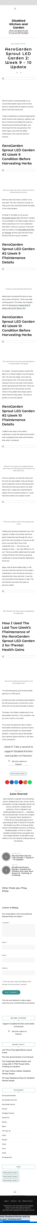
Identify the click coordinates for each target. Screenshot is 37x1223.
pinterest (11, 2)
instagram (7, 2)
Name (4, 942)
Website (10, 845)
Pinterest (26, 845)
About (6, 1201)
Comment (6, 923)
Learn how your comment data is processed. (18, 1003)
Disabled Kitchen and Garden (18, 24)
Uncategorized (7, 1157)
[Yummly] (25, 782)
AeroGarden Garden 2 (19, 773)
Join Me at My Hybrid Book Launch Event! (17, 1051)
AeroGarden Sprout (18, 44)
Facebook (18, 845)
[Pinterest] (21, 782)
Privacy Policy (28, 1201)
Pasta (4, 1135)
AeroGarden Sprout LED (11, 218)
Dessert (4, 1109)
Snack (4, 1144)
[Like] (7, 782)
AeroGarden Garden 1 (11, 1172)
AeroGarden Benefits (9, 1095)
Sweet (4, 1153)
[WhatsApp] (30, 782)
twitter (3, 2)
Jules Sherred (18, 793)
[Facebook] (12, 782)
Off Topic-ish (6, 1131)
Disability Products (8, 1113)
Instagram (22, 845)
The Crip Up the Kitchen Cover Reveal (17, 1057)
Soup (4, 1148)
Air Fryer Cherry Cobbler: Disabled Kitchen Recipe (16, 1072)
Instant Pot (5, 1117)
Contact (13, 1201)
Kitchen (4, 1122)
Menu (33, 21)
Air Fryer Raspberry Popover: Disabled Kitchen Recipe (18, 1079)
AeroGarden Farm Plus (9, 1100)
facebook (15, 2)
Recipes (4, 1140)
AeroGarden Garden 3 (11, 1180)
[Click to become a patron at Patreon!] (18, 764)
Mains (4, 1126)
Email (4, 955)
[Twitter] (16, 782)
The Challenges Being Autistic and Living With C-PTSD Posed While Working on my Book (16, 1064)
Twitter (14, 845)
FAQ (19, 1201)
